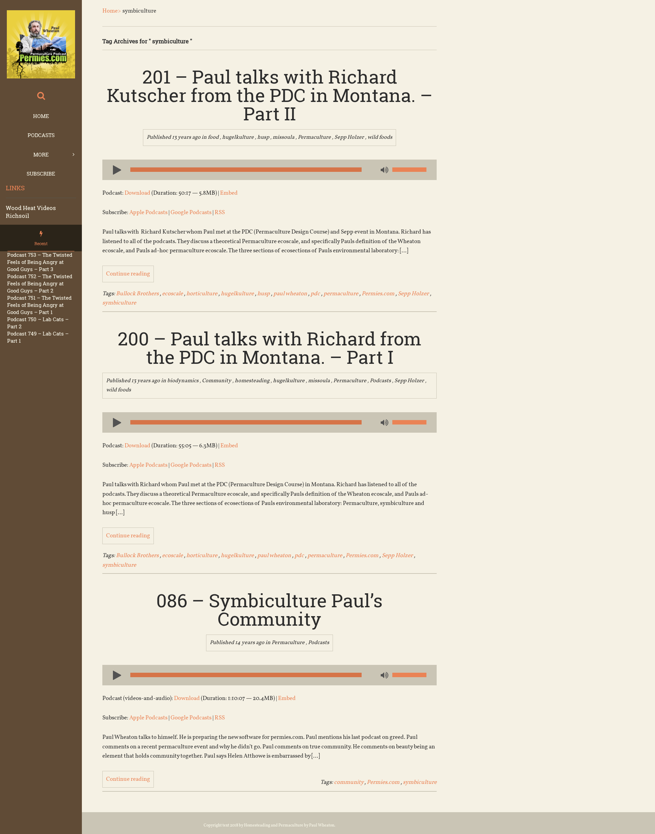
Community (216, 381)
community (348, 782)
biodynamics (183, 381)
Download (137, 193)
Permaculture (314, 137)
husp (263, 137)
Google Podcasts (191, 213)
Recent (40, 243)
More (41, 154)
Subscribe (41, 173)
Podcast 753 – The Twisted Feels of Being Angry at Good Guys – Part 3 (39, 261)
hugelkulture (238, 137)
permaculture (340, 294)
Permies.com (378, 294)
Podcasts (41, 135)
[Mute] (384, 170)
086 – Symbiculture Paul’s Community (269, 609)
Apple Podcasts (148, 213)
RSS (220, 213)
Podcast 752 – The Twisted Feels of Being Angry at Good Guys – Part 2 (39, 283)
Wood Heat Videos (31, 208)
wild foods (379, 137)
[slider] (409, 169)
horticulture (201, 294)
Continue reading (128, 274)
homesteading (252, 381)
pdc (315, 294)
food (213, 137)
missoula (283, 137)
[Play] (114, 169)
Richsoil (17, 216)
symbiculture (119, 303)
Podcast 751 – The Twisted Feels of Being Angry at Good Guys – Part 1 (39, 304)
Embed (229, 193)
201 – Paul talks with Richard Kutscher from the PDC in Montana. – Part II (270, 94)
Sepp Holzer (349, 137)
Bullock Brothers (137, 294)
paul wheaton (290, 294)
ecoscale (172, 294)
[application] (269, 170)
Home (41, 116)
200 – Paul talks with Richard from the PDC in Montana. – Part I (269, 347)
